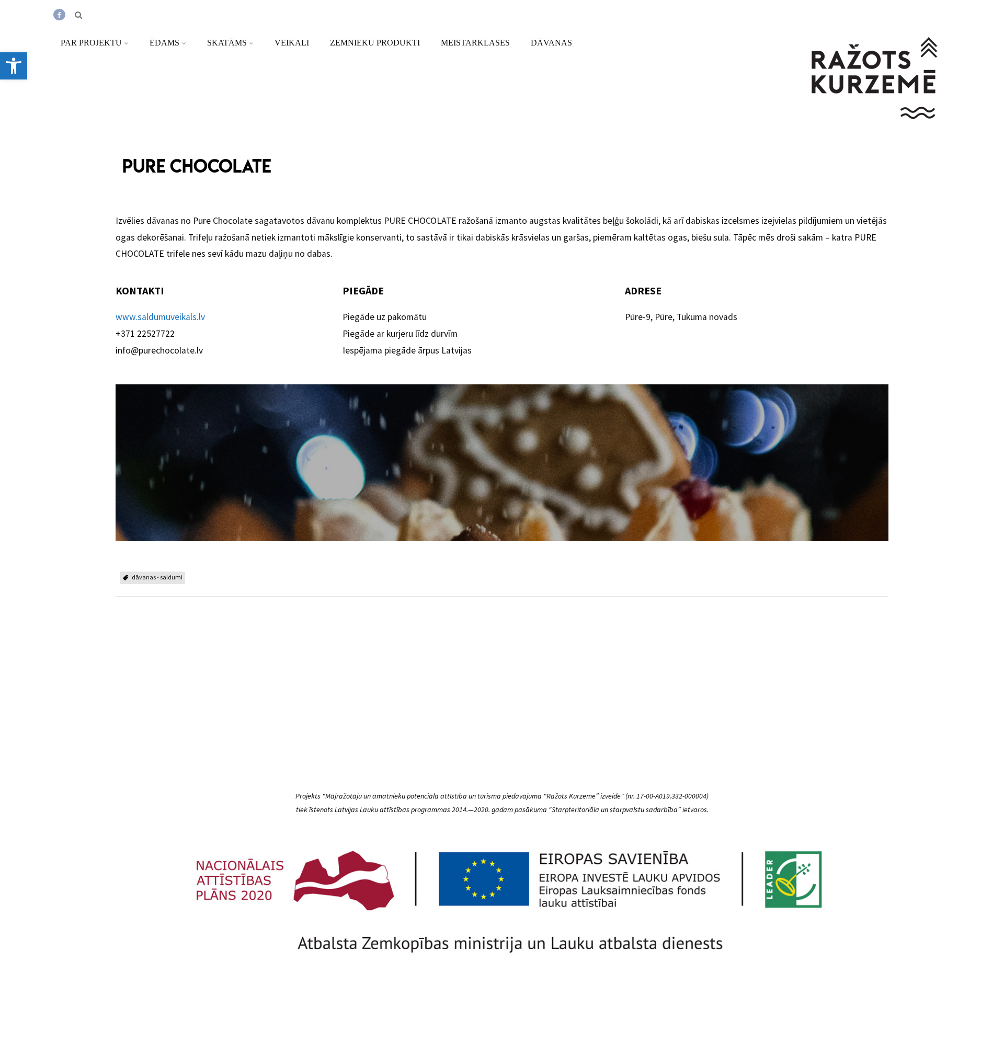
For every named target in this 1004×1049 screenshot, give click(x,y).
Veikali (292, 42)
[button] (13, 65)
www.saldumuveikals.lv (160, 317)
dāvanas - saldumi (157, 577)
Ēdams (164, 42)
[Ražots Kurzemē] (875, 132)
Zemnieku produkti (375, 42)
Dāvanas (551, 42)
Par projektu (91, 42)
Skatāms (227, 42)
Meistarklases (475, 42)
